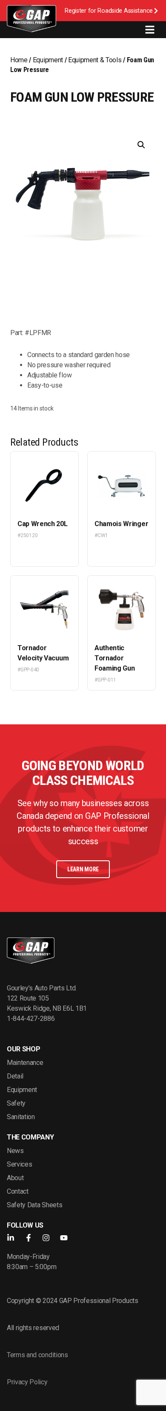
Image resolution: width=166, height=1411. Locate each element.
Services (19, 1164)
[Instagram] (46, 1238)
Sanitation (21, 1117)
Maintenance (25, 1063)
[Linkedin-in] (10, 1238)
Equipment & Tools (95, 60)
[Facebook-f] (28, 1238)
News (15, 1151)
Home (19, 60)
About (15, 1178)
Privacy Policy (27, 1382)
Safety (16, 1103)
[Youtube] (64, 1238)
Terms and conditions (37, 1355)
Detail (15, 1076)
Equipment (48, 60)
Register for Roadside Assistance (109, 10)
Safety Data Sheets (34, 1205)
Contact (18, 1191)
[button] (141, 144)
